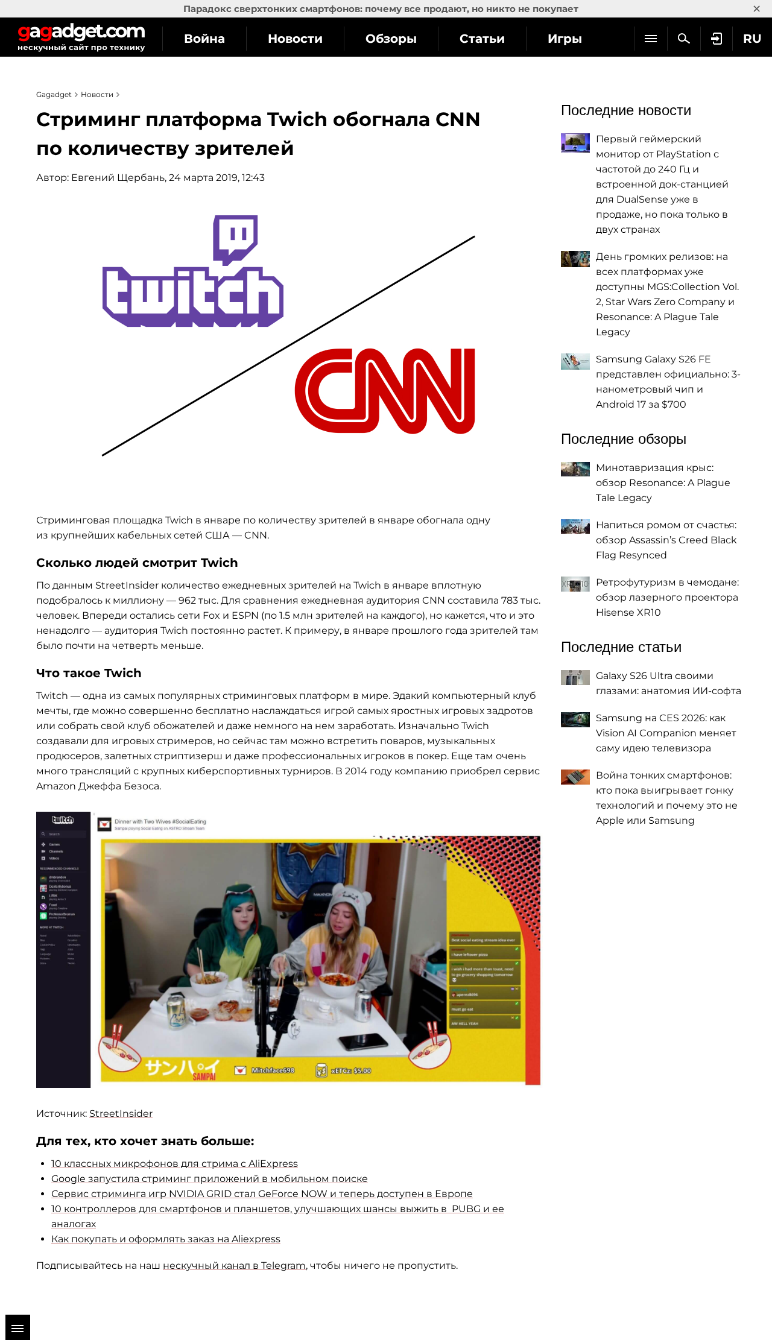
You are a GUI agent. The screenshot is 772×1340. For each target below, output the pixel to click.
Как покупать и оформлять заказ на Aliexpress (165, 1239)
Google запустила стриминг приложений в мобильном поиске (209, 1178)
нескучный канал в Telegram (234, 1265)
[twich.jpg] (289, 950)
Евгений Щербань (118, 177)
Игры (565, 38)
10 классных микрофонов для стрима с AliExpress (174, 1163)
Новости (295, 38)
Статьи (482, 38)
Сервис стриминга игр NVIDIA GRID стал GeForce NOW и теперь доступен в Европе (262, 1193)
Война (204, 38)
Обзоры (391, 38)
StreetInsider (121, 1113)
